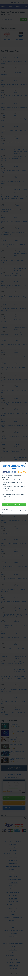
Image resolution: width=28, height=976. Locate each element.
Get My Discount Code (14, 504)
